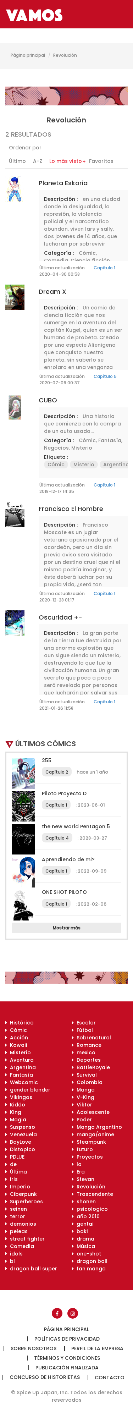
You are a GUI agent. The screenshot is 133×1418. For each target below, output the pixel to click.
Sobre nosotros (33, 1348)
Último (17, 161)
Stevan (84, 1179)
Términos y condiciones (67, 1358)
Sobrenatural (92, 1037)
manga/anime (94, 1134)
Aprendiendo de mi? (68, 859)
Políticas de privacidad (67, 1338)
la (78, 1164)
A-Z (37, 161)
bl (11, 1261)
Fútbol (83, 1030)
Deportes (87, 1060)
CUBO (48, 400)
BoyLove (19, 1141)
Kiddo (16, 1104)
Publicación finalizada (67, 1367)
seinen (17, 1209)
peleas (17, 1231)
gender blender (28, 1089)
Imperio (18, 1186)
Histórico (20, 1022)
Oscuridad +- (60, 617)
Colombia (88, 1082)
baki (81, 1231)
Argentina (116, 464)
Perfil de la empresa (97, 1348)
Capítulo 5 (105, 376)
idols (15, 1253)
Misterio (81, 447)
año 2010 (87, 1216)
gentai (84, 1223)
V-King (84, 1097)
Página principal (28, 55)
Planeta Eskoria (63, 182)
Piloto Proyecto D (64, 793)
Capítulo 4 (57, 838)
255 (46, 760)
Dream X (52, 291)
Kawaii (17, 1045)
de (12, 1164)
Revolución (89, 1186)
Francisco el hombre (71, 508)
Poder (83, 1119)
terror (16, 1216)
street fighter (26, 1238)
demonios (21, 1223)
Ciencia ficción (90, 260)
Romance (87, 1045)
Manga (84, 1089)
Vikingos (19, 1097)
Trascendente (93, 1194)
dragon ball (90, 1261)
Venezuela (22, 1134)
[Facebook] (57, 1313)
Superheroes (25, 1201)
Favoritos (101, 161)
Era (79, 1171)
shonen (85, 1201)
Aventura (20, 1060)
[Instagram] (72, 1313)
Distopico (21, 1149)
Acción (17, 1037)
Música (84, 1246)
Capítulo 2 (56, 772)
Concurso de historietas (45, 1377)
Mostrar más (67, 928)
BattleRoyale (92, 1067)
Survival (85, 1074)
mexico (84, 1052)
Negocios (56, 447)
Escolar (85, 1022)
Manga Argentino (98, 1127)
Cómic (87, 253)
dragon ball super (32, 1268)
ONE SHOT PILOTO (64, 892)
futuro (83, 1149)
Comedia (56, 260)
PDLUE (15, 1156)
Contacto (109, 1377)
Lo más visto (65, 161)
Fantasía (109, 440)
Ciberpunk (22, 1194)
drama (84, 1238)
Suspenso (21, 1127)
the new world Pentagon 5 (76, 826)
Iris (12, 1179)
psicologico (91, 1209)
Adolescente (92, 1112)
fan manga (90, 1268)
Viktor (83, 1104)
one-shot (87, 1253)
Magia (16, 1119)
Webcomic (22, 1082)
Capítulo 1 (104, 268)
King (14, 1112)
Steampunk (90, 1141)
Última (17, 1171)
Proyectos (88, 1156)
